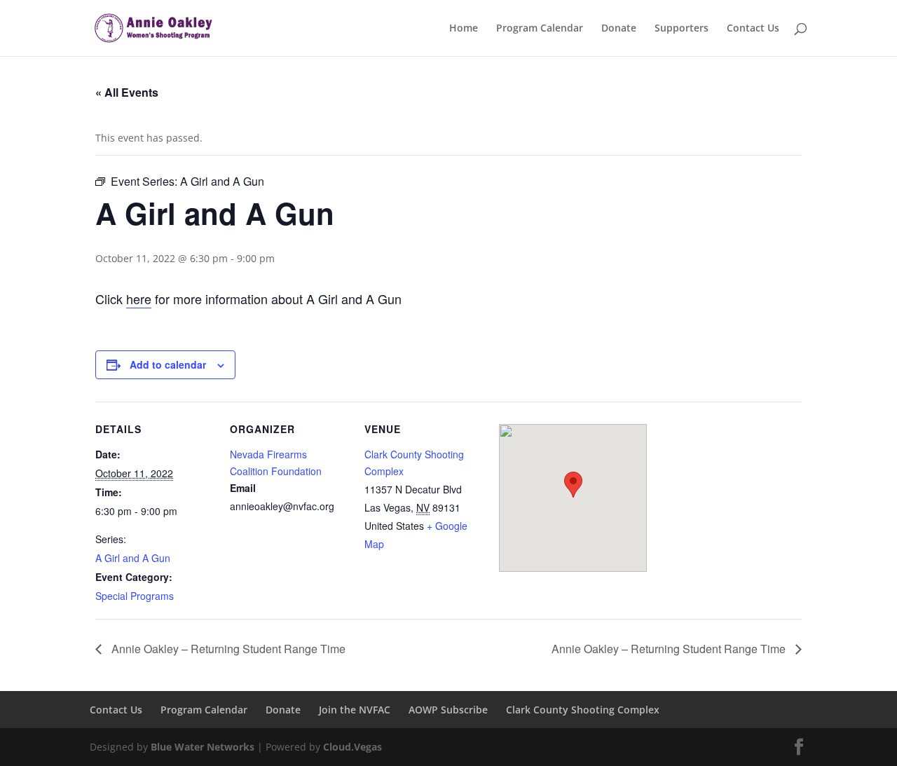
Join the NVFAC (354, 709)
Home (463, 28)
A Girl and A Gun (132, 558)
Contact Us (753, 28)
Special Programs (134, 596)
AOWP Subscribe (448, 709)
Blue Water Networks (202, 746)
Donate (618, 28)
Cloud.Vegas (352, 746)
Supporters (681, 28)
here (138, 298)
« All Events (126, 92)
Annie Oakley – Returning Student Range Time (227, 649)
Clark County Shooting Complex (582, 709)
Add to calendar (168, 364)
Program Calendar (539, 28)
